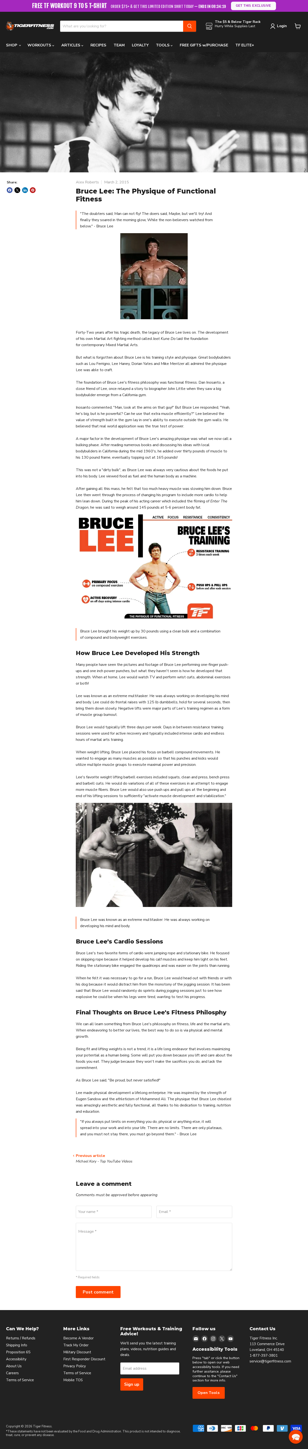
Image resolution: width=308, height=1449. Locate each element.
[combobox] (121, 26)
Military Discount (77, 1352)
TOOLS (163, 45)
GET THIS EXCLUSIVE (253, 5)
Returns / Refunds (20, 1338)
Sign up (131, 1384)
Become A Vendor (78, 1338)
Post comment (98, 1292)
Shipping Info (16, 1345)
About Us (14, 1366)
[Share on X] (17, 190)
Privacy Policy (74, 1366)
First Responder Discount (84, 1359)
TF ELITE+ (244, 45)
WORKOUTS (39, 45)
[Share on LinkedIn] (25, 190)
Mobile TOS (73, 1380)
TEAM (119, 45)
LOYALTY (140, 45)
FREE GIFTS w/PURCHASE (204, 45)
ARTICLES (71, 45)
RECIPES (98, 45)
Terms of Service (20, 1380)
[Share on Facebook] (10, 190)
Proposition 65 (18, 1352)
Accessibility (16, 1359)
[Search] (189, 26)
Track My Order (76, 1345)
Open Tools (209, 1392)
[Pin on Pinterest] (33, 190)
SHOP (12, 45)
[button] (296, 1437)
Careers (12, 1373)
